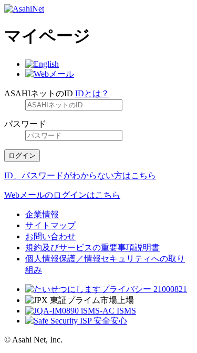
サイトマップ (50, 225)
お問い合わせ (50, 236)
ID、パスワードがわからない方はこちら (80, 175)
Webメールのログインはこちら (62, 194)
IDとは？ (92, 93)
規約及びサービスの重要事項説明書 (92, 247)
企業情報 (42, 214)
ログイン (22, 155)
